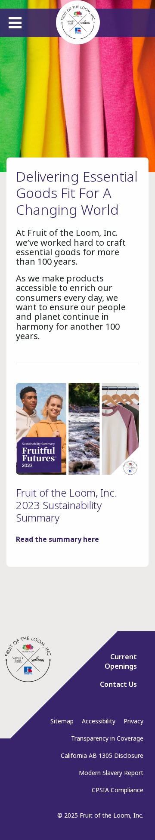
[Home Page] (28, 659)
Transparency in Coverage (107, 738)
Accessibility (98, 721)
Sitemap (62, 721)
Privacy (133, 721)
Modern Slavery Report (111, 773)
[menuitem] (114, 665)
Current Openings (121, 661)
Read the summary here (57, 539)
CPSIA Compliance (117, 790)
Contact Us (118, 684)
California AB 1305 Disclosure (102, 755)
